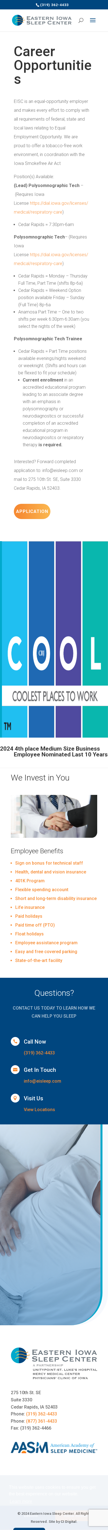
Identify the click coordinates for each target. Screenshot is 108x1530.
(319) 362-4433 (39, 1053)
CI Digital (68, 1521)
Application (32, 511)
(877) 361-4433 (41, 1421)
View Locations (39, 1109)
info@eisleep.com (42, 1081)
